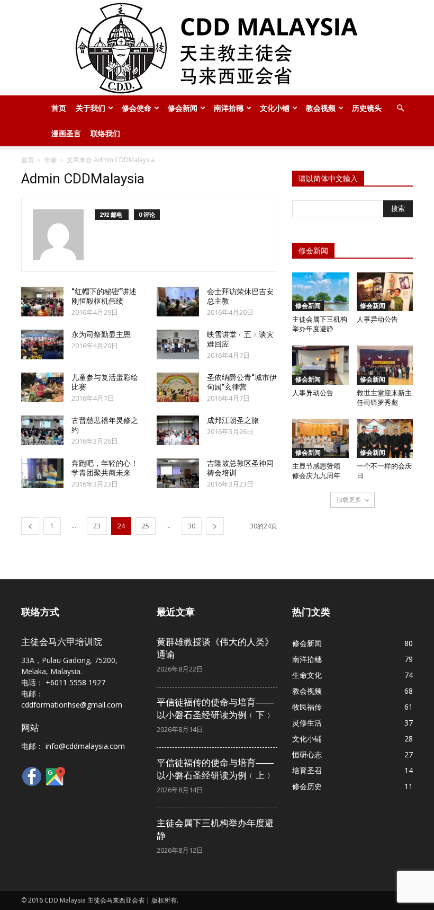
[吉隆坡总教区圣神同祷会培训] (178, 473)
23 (97, 526)
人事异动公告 (377, 319)
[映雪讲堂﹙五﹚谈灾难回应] (178, 344)
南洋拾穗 (228, 108)
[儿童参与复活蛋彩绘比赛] (42, 387)
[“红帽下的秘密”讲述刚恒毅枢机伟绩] (42, 301)
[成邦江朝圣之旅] (178, 430)
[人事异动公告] (385, 291)
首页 (58, 108)
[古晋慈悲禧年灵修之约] (42, 430)
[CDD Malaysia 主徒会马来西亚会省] (217, 47)
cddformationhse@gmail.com (71, 705)
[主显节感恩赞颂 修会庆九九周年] (320, 438)
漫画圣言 (66, 133)
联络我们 (105, 133)
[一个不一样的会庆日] (385, 438)
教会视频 (321, 108)
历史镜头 (367, 108)
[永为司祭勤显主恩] (42, 344)
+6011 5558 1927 (75, 682)
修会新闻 (182, 108)
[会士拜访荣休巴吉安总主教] (178, 301)
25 (145, 526)
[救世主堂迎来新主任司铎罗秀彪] (385, 365)
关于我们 (90, 108)
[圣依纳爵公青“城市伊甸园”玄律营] (178, 387)
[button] (400, 108)
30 (191, 526)
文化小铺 (275, 108)
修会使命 (136, 108)
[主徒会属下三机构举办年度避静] (320, 291)
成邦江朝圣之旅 (233, 420)
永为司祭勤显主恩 (101, 334)
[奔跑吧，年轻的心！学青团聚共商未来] (42, 473)
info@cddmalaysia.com (85, 746)
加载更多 (348, 499)
